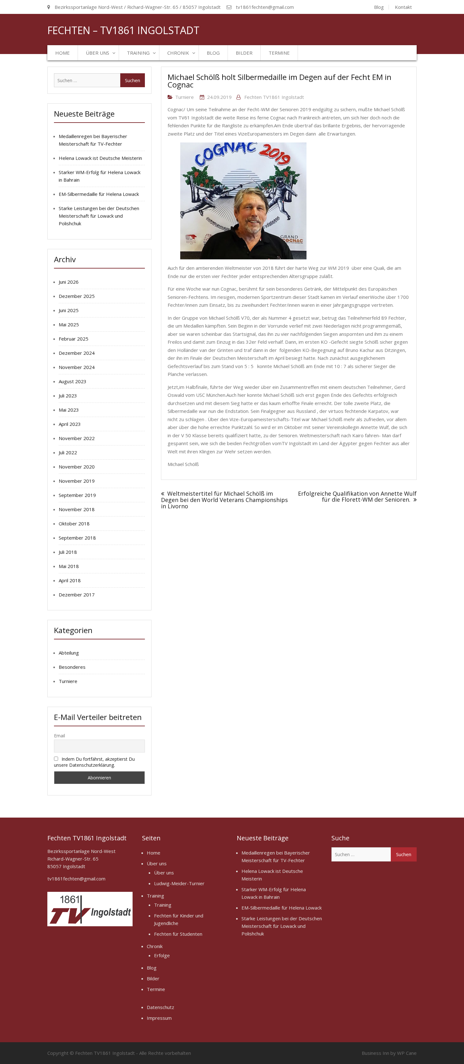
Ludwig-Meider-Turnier (179, 883)
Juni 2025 (69, 310)
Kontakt (403, 7)
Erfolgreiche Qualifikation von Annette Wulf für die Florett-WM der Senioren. (357, 497)
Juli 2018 (68, 552)
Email (59, 736)
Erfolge (162, 955)
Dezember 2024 (77, 353)
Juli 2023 (68, 395)
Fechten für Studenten (178, 934)
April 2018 (70, 580)
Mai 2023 (69, 410)
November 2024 (77, 367)
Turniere (184, 97)
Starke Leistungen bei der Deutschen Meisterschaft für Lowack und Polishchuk (99, 216)
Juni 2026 (69, 282)
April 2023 (70, 424)
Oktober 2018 (74, 523)
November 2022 (77, 438)
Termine (279, 53)
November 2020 (77, 466)
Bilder (244, 53)
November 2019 (77, 481)
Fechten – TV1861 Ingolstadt (123, 30)
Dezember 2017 (77, 594)
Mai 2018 (69, 566)
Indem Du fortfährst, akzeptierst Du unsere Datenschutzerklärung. (94, 762)
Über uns (97, 53)
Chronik (178, 53)
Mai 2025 (69, 324)
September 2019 (77, 495)
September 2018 (77, 538)
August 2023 (72, 381)
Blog (379, 7)
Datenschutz (160, 1007)
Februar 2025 (73, 339)
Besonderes (72, 667)
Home (62, 53)
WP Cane (407, 1053)
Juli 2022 (68, 452)
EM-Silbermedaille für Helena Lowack (99, 194)
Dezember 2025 (77, 296)
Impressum (159, 1018)
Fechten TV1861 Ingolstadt (274, 97)
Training (138, 53)
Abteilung (69, 653)
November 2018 (77, 509)
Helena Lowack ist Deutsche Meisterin (100, 158)
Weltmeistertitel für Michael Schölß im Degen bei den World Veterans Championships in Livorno (224, 500)
